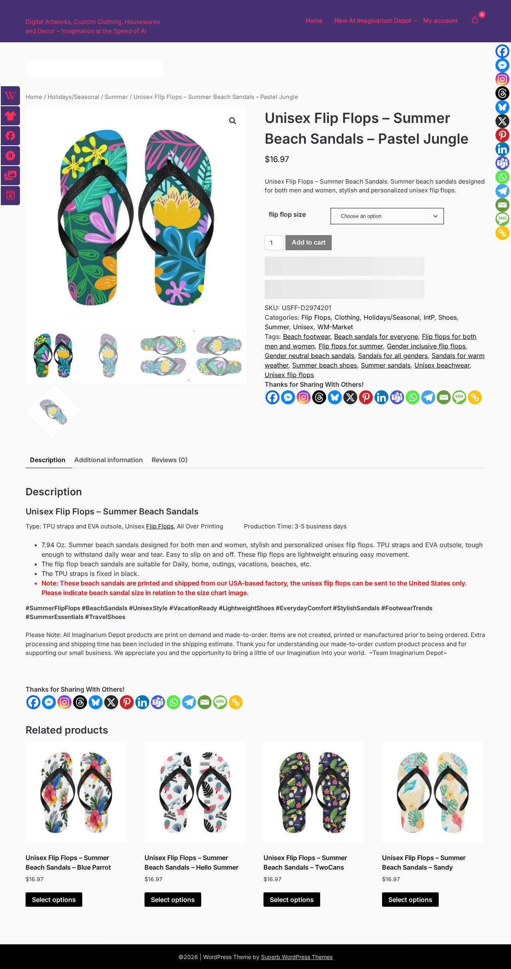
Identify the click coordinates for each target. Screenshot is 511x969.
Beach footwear (306, 336)
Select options (54, 900)
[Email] (444, 397)
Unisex (303, 327)
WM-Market (335, 327)
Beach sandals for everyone (376, 336)
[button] (233, 121)
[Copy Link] (475, 397)
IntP (429, 317)
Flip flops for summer (351, 346)
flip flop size (287, 214)
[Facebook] (272, 397)
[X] (350, 397)
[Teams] (397, 397)
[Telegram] (428, 397)
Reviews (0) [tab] (170, 460)
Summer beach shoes (324, 365)
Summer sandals (385, 365)
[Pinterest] (366, 397)
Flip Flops (316, 317)
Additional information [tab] (108, 460)
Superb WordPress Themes (297, 956)
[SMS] (459, 397)
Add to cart (308, 242)
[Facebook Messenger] (49, 702)
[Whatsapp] (413, 397)
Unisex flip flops (289, 375)
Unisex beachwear (441, 365)
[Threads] (319, 397)
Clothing (347, 317)
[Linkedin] (381, 397)
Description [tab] (47, 460)
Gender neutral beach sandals (309, 356)
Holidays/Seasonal (73, 97)
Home (314, 20)
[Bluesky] (335, 397)
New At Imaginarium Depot (373, 20)
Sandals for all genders (393, 356)
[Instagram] (304, 397)
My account (440, 20)
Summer (116, 97)
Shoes (447, 317)
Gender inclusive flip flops (426, 346)
